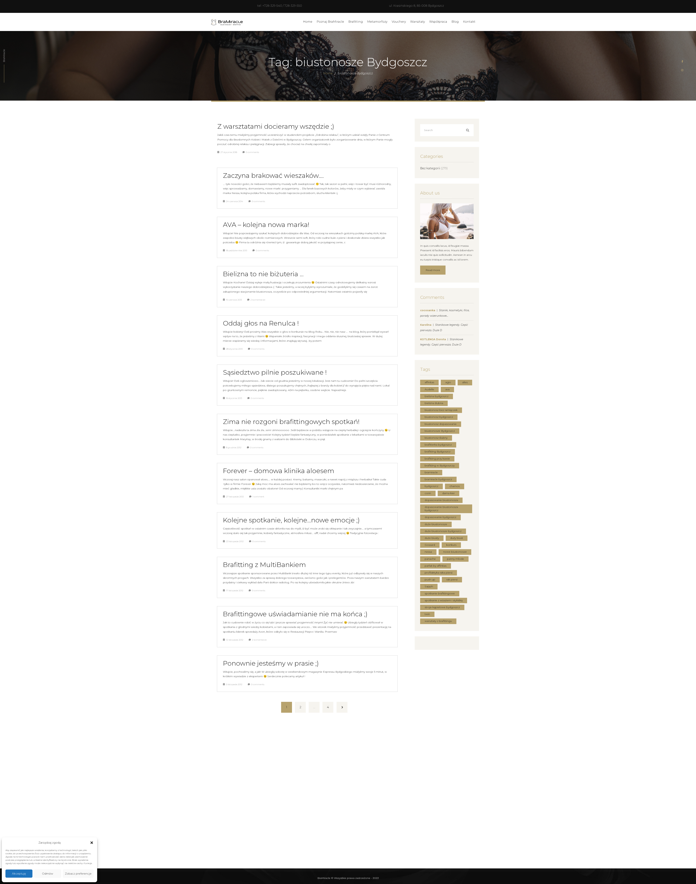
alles (465, 382)
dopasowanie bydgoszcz (440, 517)
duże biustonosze (436, 524)
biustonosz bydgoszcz (439, 417)
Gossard (430, 544)
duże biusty (432, 538)
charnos (455, 486)
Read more (433, 270)
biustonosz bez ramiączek (441, 410)
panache (430, 558)
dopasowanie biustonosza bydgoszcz (441, 508)
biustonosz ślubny (436, 437)
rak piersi (451, 579)
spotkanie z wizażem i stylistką (444, 600)
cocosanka (427, 310)
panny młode (455, 558)
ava (447, 389)
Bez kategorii (430, 168)
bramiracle (431, 472)
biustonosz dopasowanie (441, 424)
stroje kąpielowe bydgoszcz (442, 607)
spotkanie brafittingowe (440, 593)
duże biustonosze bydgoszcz (443, 531)
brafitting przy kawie (437, 458)
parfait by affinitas (435, 565)
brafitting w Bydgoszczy (440, 465)
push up (430, 579)
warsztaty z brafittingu (438, 621)
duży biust (456, 538)
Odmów (47, 873)
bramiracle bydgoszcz (438, 479)
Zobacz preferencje (78, 873)
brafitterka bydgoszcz (438, 444)
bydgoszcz (431, 486)
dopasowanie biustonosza (441, 500)
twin (427, 614)
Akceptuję (19, 873)
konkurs (451, 544)
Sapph (429, 586)
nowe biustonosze (455, 551)
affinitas (429, 382)
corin (428, 493)
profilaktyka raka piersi (438, 572)
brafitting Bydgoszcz (437, 451)
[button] (92, 842)
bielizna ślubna (434, 403)
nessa (428, 551)
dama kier (448, 493)
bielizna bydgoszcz (436, 396)
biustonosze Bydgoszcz (440, 430)
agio (448, 382)
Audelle (429, 389)
